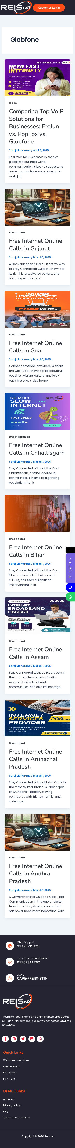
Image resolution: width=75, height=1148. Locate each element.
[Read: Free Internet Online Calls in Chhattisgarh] (38, 411)
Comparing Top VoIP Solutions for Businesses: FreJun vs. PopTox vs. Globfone (36, 126)
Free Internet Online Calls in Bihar (35, 551)
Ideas (13, 103)
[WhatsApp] (70, 596)
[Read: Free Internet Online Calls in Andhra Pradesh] (38, 832)
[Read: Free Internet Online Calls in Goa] (38, 309)
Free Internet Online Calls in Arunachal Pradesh (35, 759)
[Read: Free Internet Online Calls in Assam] (38, 616)
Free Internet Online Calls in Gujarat (35, 244)
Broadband (17, 232)
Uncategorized (19, 437)
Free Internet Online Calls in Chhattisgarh (37, 449)
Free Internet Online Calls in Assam (35, 653)
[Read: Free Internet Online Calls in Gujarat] (38, 207)
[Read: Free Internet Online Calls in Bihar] (38, 513)
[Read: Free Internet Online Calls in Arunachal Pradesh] (38, 718)
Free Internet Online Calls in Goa (35, 347)
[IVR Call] (70, 587)
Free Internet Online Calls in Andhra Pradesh (35, 873)
